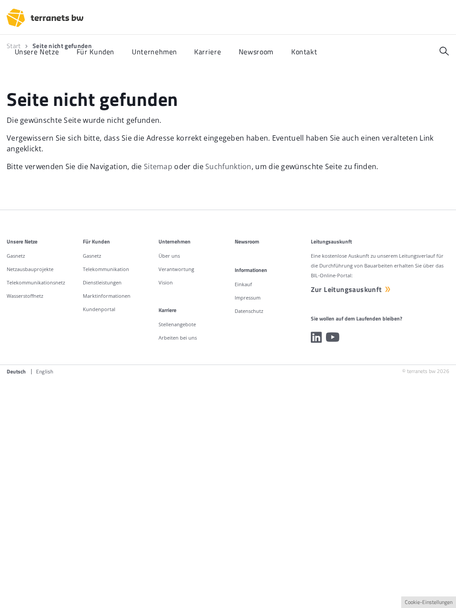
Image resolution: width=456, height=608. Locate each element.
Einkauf (243, 284)
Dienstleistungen (102, 282)
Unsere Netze (22, 241)
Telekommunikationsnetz (36, 282)
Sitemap (158, 166)
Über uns (169, 255)
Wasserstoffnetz (25, 295)
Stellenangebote (177, 324)
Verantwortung (176, 269)
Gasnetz (16, 255)
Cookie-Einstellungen (428, 602)
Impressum (248, 297)
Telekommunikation (106, 269)
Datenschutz (249, 311)
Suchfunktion (228, 166)
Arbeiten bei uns (178, 337)
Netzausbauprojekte (30, 269)
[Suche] (444, 51)
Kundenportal (99, 309)
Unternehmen (175, 241)
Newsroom (247, 241)
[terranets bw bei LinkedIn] (316, 337)
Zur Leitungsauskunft (346, 289)
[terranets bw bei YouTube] (333, 337)
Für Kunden (96, 241)
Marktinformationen (106, 295)
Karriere (167, 310)
